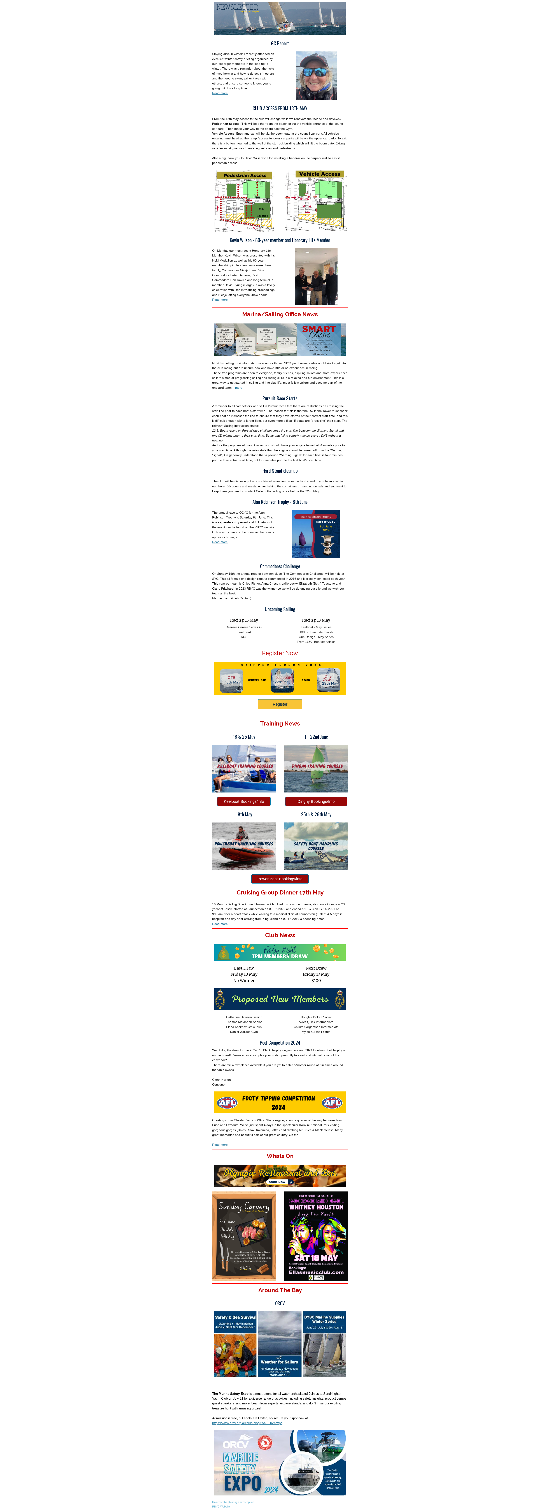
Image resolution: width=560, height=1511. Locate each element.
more (238, 387)
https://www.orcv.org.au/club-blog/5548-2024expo (247, 1423)
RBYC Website (221, 1506)
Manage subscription (241, 1502)
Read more (220, 93)
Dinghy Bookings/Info (316, 801)
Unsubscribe (219, 1502)
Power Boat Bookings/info (280, 879)
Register (280, 704)
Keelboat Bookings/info (244, 801)
